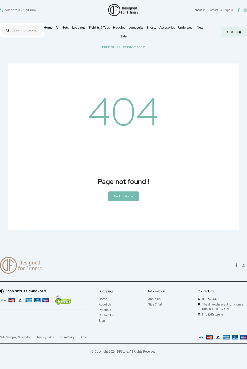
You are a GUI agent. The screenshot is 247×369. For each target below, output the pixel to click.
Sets (65, 27)
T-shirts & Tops (99, 27)
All (57, 27)
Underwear (186, 27)
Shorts (151, 27)
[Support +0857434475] (19, 10)
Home (48, 27)
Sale (123, 36)
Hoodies (119, 27)
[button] (123, 196)
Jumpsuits (136, 27)
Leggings (78, 27)
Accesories (167, 27)
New (200, 27)
